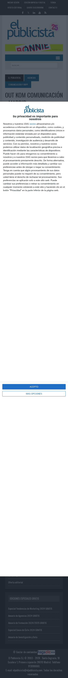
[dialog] (34, 339)
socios (33, 124)
